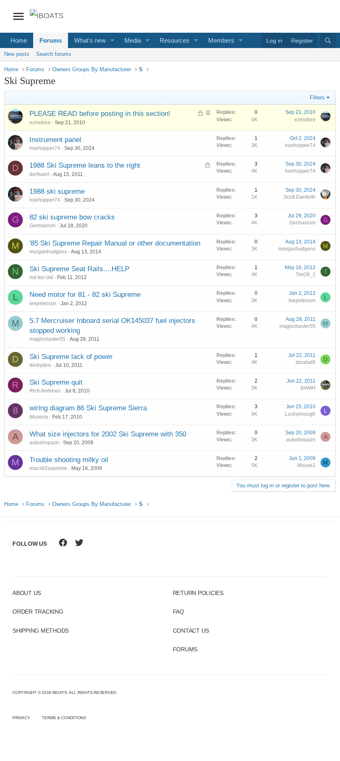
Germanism (42, 226)
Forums (50, 40)
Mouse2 (306, 465)
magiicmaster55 (47, 339)
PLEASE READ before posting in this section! (99, 114)
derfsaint (39, 174)
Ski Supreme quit (56, 382)
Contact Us (191, 630)
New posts (16, 54)
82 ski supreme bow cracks (72, 217)
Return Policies (198, 593)
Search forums (53, 54)
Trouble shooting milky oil (68, 460)
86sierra (38, 417)
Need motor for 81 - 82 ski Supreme (85, 295)
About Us (26, 593)
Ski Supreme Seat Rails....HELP (79, 269)
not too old (41, 277)
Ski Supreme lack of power (71, 357)
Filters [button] (317, 97)
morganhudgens (48, 252)
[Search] (328, 40)
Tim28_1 (306, 274)
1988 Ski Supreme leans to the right (84, 165)
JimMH (308, 388)
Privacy (21, 717)
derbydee (40, 365)
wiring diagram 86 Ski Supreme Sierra (88, 408)
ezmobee (40, 122)
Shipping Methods (40, 630)
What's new (90, 40)
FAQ (178, 611)
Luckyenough (300, 414)
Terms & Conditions (64, 717)
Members (221, 40)
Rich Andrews (45, 391)
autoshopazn (44, 443)
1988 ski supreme (57, 191)
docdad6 (306, 362)
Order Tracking (37, 611)
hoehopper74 (44, 148)
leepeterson (42, 303)
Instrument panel (55, 140)
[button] (112, 40)
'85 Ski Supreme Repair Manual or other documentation (114, 243)
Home (18, 40)
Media (132, 40)
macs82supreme (48, 468)
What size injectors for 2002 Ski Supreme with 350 (107, 434)
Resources (174, 40)
